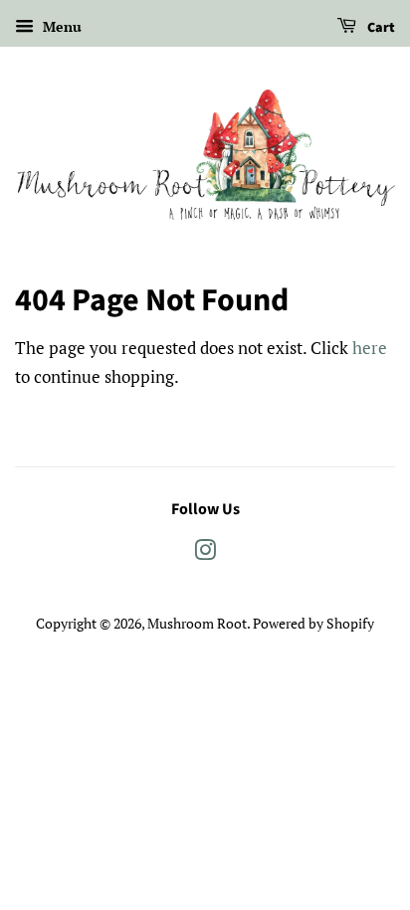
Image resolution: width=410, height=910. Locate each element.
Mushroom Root (197, 623)
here (369, 347)
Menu (60, 26)
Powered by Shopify (313, 623)
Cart (379, 28)
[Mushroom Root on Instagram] (205, 553)
